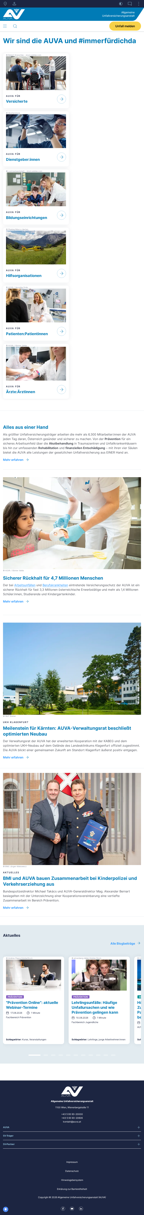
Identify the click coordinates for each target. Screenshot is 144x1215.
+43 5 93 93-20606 (72, 1117)
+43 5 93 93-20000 (72, 1114)
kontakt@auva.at (72, 1121)
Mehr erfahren (13, 460)
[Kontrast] (120, 4)
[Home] (14, 14)
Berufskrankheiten (55, 585)
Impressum (72, 1162)
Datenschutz (72, 1171)
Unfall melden (125, 26)
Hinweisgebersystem (72, 1180)
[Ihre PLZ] (5, 4)
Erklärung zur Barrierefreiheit (72, 1189)
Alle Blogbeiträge (122, 943)
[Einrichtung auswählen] (14, 4)
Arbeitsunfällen (24, 585)
